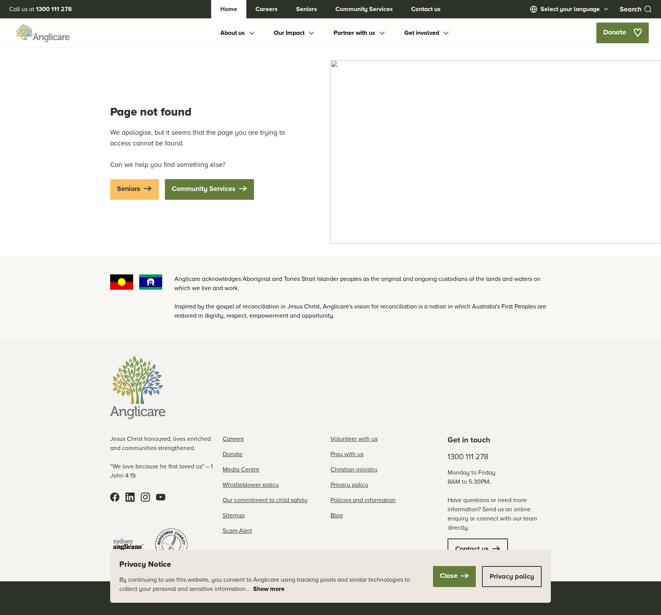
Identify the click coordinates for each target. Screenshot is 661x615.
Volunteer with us (354, 438)
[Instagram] (145, 497)
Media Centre (241, 469)
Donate (233, 454)
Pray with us (346, 454)
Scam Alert (237, 530)
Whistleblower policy (251, 484)
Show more (269, 588)
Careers (267, 9)
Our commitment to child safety (265, 500)
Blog (336, 515)
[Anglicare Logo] (42, 33)
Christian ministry (354, 469)
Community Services (364, 9)
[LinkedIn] (130, 497)
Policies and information (363, 500)
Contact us (426, 9)
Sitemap (234, 515)
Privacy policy (349, 484)
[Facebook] (114, 497)
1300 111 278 (468, 456)
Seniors (306, 9)
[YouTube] (160, 497)
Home (228, 9)
